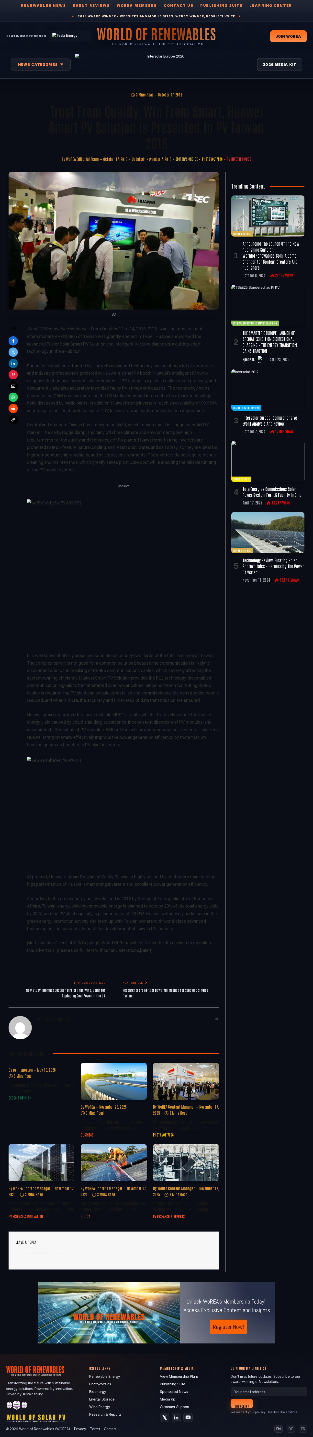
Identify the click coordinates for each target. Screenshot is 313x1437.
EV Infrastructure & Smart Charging (255, 323)
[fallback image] (156, 1312)
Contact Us (178, 5)
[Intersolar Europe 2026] (164, 65)
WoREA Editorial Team (82, 158)
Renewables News (43, 5)
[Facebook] (13, 341)
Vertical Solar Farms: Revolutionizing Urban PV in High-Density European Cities (41, 1206)
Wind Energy (99, 1407)
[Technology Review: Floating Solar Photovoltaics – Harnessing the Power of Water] (267, 532)
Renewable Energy (104, 1376)
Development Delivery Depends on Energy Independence (41, 1087)
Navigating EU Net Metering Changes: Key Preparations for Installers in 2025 (113, 1206)
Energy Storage (102, 1399)
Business (87, 1135)
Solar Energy (241, 479)
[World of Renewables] (17, 1406)
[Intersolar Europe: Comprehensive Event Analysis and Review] (267, 389)
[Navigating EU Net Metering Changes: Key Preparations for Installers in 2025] (113, 1162)
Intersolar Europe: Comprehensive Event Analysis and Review (270, 420)
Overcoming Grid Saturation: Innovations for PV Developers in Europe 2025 (185, 1124)
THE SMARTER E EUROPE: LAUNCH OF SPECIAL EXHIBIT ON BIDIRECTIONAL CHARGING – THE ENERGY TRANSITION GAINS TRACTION (270, 342)
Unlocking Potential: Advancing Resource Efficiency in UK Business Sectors (113, 1124)
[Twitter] (13, 352)
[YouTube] (188, 1417)
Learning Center (270, 5)
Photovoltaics (212, 159)
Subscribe (242, 1406)
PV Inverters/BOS (239, 159)
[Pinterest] (13, 374)
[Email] (13, 386)
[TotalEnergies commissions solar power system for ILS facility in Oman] (267, 461)
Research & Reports (105, 1414)
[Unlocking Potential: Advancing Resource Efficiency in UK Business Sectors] (113, 1081)
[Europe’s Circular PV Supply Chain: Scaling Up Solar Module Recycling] (186, 1162)
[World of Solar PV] (36, 1419)
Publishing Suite (221, 5)
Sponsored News (174, 1391)
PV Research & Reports (169, 1216)
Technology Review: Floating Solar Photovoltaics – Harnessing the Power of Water (273, 566)
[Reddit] (13, 408)
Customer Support (174, 1407)
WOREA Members (137, 5)
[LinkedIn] (13, 363)
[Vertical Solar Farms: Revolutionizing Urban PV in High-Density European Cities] (41, 1162)
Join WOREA (288, 36)
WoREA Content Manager (176, 1106)
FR (303, 1429)
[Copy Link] (13, 419)
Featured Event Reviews (246, 408)
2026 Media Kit (279, 64)
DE (291, 1429)
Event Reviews (91, 5)
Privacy (80, 1429)
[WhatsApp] (13, 397)
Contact (110, 1429)
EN (278, 1429)
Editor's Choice (187, 159)
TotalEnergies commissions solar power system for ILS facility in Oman (273, 492)
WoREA (90, 1106)
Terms (95, 1429)
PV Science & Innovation (26, 1216)
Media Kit (167, 1399)
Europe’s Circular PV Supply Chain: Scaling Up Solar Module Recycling (180, 1206)
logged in (44, 1252)
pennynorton (23, 1069)
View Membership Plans (179, 1376)
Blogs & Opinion (20, 1098)
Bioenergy (97, 1391)
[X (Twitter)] (164, 1417)
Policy (85, 1216)
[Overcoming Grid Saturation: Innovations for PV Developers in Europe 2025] (186, 1081)
